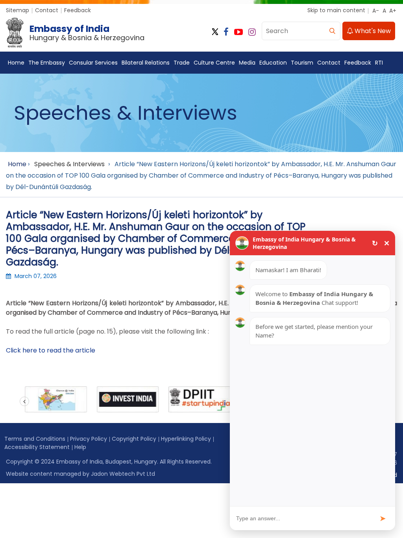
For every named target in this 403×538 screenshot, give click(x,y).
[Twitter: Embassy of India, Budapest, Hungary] (215, 32)
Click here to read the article (50, 350)
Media (247, 63)
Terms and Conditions (34, 439)
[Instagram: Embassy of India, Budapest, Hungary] (252, 32)
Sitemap (17, 10)
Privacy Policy (88, 439)
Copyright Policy (134, 439)
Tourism (302, 63)
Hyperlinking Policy (186, 439)
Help (80, 447)
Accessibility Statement (37, 447)
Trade (182, 63)
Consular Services (93, 63)
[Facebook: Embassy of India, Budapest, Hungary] (226, 32)
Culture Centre (214, 63)
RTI (379, 63)
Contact (46, 10)
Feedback (77, 10)
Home (16, 63)
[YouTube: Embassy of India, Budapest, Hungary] (238, 32)
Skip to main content (336, 10)
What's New (372, 30)
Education (273, 63)
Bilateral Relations (146, 63)
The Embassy (46, 63)
